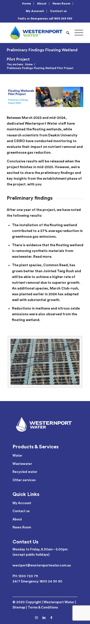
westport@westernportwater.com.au (41, 565)
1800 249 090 (63, 18)
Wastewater (22, 463)
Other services (24, 480)
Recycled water (24, 471)
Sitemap (18, 607)
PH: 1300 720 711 (25, 576)
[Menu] (76, 33)
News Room (61, 3)
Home (26, 3)
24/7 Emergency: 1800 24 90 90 (37, 581)
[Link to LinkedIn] (44, 617)
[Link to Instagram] (36, 617)
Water (17, 455)
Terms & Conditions (43, 607)
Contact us (58, 11)
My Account (35, 11)
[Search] (68, 33)
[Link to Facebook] (51, 617)
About (41, 3)
